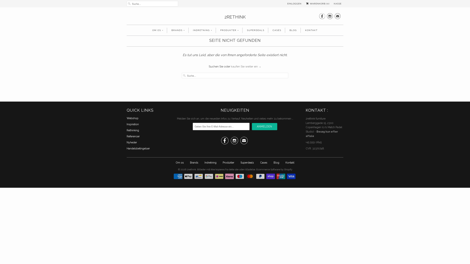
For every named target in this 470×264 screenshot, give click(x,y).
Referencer (133, 136)
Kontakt (311, 30)
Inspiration (133, 124)
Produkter (228, 30)
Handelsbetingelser (138, 148)
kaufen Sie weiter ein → (246, 66)
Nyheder (132, 142)
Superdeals (255, 30)
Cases (277, 30)
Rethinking (133, 130)
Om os (156, 30)
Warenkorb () (319, 3)
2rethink (235, 17)
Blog (293, 30)
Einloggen (294, 3)
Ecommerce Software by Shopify (274, 169)
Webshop (132, 118)
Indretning (201, 30)
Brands (176, 30)
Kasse (337, 3)
